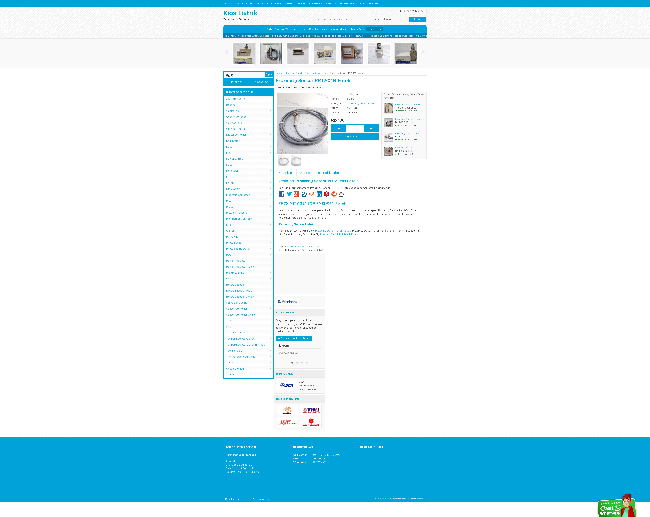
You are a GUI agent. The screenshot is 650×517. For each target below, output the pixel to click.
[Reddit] (311, 195)
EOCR (229, 152)
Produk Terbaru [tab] (331, 172)
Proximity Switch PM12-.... (408, 133)
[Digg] (304, 195)
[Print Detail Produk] (341, 195)
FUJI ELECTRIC (234, 158)
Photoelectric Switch (238, 248)
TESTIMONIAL (347, 3)
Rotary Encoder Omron (240, 296)
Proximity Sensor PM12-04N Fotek (313, 80)
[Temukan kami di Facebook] (288, 301)
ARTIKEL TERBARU (368, 3)
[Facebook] (281, 195)
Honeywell (232, 170)
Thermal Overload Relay (240, 356)
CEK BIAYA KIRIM (284, 3)
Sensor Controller (236, 308)
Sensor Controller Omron (241, 314)
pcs (269, 74)
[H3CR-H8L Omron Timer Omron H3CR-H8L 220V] (298, 53)
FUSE (229, 164)
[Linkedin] (319, 195)
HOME (228, 3)
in (227, 176)
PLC (228, 254)
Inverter (230, 182)
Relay (229, 278)
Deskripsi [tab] (287, 172)
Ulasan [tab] (307, 172)
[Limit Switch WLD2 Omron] (379, 53)
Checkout (262, 81)
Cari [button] (418, 19)
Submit (284, 338)
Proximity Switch (294, 73)
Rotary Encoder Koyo (239, 290)
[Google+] (296, 195)
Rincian (237, 81)
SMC (229, 326)
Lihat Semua (303, 338)
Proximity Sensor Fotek (316, 73)
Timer (229, 362)
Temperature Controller (240, 338)
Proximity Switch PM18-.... (408, 104)
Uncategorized (235, 368)
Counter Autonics (236, 116)
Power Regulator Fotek (240, 266)
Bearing (231, 104)
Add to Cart (356, 136)
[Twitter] (289, 195)
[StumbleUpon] (334, 195)
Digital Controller (236, 134)
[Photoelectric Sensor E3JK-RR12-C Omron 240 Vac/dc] (406, 53)
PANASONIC (233, 236)
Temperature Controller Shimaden (246, 344)
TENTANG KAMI (243, 3)
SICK (229, 320)
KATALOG (331, 3)
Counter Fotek (234, 122)
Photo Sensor (234, 242)
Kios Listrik (240, 13)
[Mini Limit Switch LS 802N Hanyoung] (352, 53)
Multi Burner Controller (239, 218)
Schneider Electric (236, 302)
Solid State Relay (236, 332)
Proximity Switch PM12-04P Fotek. (339, 234)
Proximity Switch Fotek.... (408, 118)
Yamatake (232, 374)
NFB (228, 224)
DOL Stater (233, 140)
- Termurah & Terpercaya (247, 513)
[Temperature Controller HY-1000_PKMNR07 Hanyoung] (325, 53)
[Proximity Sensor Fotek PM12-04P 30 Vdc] (244, 53)
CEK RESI (301, 3)
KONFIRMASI (315, 3)
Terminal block (234, 350)
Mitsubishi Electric (236, 212)
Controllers (233, 110)
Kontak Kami (374, 29)
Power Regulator (236, 260)
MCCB (229, 206)
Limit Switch (233, 188)
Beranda (280, 73)
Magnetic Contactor (238, 194)
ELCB (229, 146)
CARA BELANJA (263, 3)
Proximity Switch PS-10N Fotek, (333, 230)
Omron (230, 230)
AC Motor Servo (236, 98)
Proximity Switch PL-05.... (408, 147)
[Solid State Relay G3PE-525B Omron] (271, 53)
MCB (229, 200)
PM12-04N (290, 246)
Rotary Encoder (235, 284)
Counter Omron (235, 128)
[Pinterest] (326, 195)
